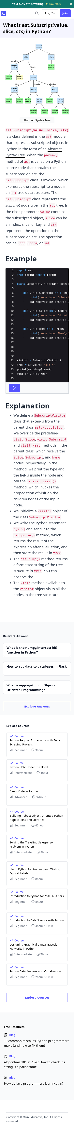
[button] (15, 284)
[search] (37, 13)
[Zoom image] (37, 79)
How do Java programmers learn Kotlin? (34, 1083)
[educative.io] (3, 13)
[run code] (14, 388)
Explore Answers (37, 706)
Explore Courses (37, 997)
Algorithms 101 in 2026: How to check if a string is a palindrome (34, 1064)
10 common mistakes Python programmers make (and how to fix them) (36, 1043)
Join (65, 13)
